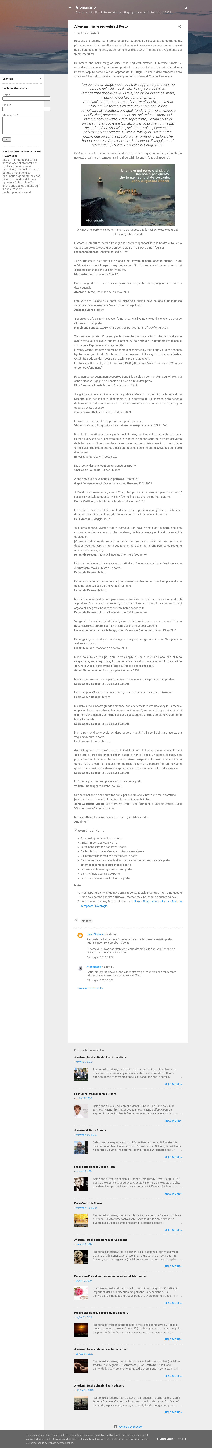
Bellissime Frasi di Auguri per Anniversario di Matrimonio (110, 1276)
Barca (165, 901)
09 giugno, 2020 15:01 (100, 980)
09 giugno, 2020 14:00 (100, 957)
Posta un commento (90, 988)
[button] (180, 26)
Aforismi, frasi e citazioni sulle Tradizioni (100, 1349)
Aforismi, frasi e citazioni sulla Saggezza (100, 1239)
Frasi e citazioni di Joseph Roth (94, 1166)
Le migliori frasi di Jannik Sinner (95, 1093)
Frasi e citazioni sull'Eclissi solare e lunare (101, 1312)
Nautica (86, 921)
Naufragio (101, 906)
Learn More (165, 1439)
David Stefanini (96, 934)
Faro (137, 901)
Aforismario (86, 7)
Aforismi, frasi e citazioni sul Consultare (100, 1057)
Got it (181, 1439)
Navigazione (150, 901)
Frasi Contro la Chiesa (88, 1203)
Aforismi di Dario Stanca (90, 1130)
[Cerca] (186, 8)
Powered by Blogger (130, 1426)
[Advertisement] (128, 1014)
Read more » (173, 1084)
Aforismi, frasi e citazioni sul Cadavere (99, 1385)
